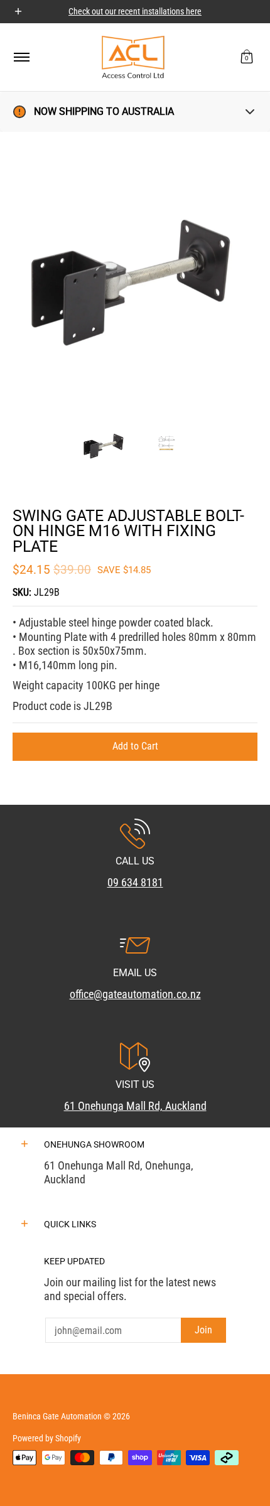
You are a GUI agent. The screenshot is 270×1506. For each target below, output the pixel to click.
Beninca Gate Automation (57, 1416)
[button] (246, 57)
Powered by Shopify (47, 1438)
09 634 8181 (135, 882)
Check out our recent (105, 11)
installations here (172, 11)
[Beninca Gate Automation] (133, 57)
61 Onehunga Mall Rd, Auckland (135, 1105)
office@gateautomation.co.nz (135, 994)
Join (203, 1330)
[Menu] (21, 57)
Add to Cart (135, 746)
